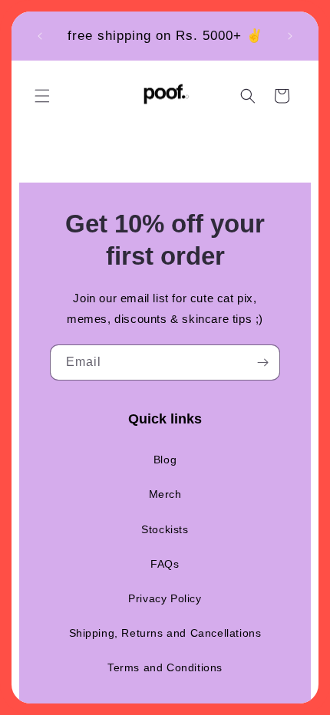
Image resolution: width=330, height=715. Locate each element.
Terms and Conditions (165, 667)
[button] (42, 96)
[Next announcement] (290, 36)
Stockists (164, 529)
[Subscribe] (262, 362)
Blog (165, 459)
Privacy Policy (164, 598)
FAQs (164, 564)
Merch (165, 494)
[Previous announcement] (40, 36)
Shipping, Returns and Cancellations (165, 633)
